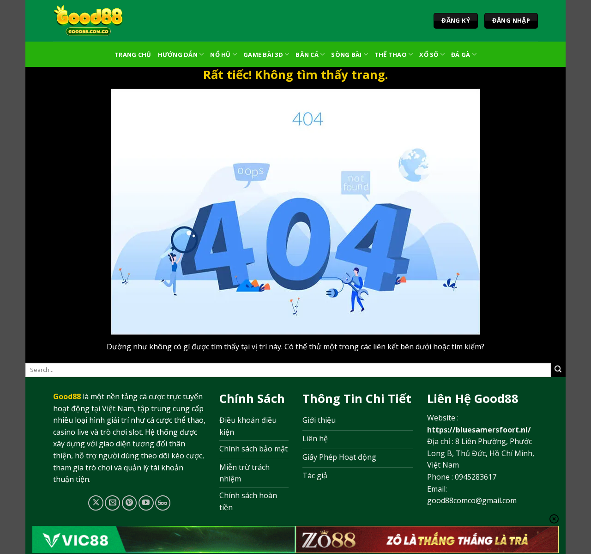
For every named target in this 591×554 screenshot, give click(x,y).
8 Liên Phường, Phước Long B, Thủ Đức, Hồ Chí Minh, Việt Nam (480, 453)
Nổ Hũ (220, 54)
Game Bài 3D (263, 54)
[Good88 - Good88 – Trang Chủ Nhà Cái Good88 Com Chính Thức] (88, 21)
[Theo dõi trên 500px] (162, 503)
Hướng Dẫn (178, 54)
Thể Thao (390, 54)
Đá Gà (460, 54)
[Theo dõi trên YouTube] (146, 503)
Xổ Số (428, 54)
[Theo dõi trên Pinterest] (129, 503)
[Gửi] (558, 369)
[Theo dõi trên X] (95, 503)
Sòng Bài (346, 54)
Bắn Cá (307, 54)
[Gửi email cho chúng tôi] (112, 503)
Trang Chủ (133, 54)
